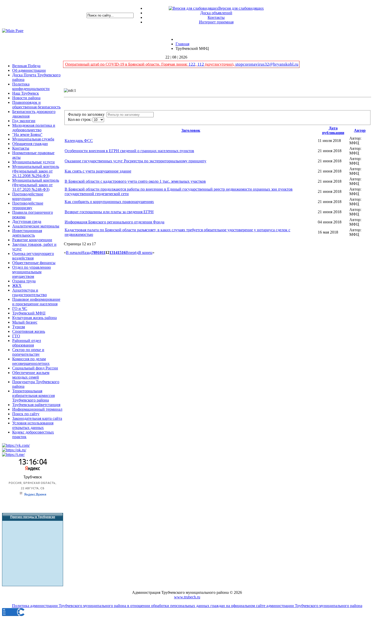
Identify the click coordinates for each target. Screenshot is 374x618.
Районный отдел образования (26, 342)
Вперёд (132, 252)
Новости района (26, 98)
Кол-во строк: (80, 119)
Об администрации (29, 70)
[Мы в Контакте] (16, 445)
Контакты (216, 17)
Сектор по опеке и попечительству (28, 352)
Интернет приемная (216, 22)
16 (124, 252)
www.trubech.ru (187, 597)
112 (200, 64)
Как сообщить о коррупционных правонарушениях (109, 201)
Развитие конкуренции (32, 240)
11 (103, 252)
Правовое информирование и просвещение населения (36, 301)
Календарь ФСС (79, 140)
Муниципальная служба (33, 139)
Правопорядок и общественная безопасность (36, 104)
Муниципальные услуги (33, 162)
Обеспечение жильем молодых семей (30, 374)
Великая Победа (26, 66)
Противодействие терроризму (27, 205)
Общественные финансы (33, 263)
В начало (73, 252)
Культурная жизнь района (34, 317)
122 (192, 64)
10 (100, 252)
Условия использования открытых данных (32, 425)
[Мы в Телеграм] (13, 454)
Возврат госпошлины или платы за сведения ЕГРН (109, 212)
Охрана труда (24, 281)
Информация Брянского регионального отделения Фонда (114, 222)
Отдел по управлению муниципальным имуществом (31, 272)
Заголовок (190, 130)
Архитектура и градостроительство (29, 292)
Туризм (18, 327)
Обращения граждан (30, 143)
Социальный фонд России (35, 368)
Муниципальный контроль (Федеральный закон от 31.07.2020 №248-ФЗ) (35, 185)
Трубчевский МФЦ (29, 313)
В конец (145, 252)
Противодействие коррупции (27, 196)
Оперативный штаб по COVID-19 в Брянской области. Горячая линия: (127, 64)
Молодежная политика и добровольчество (33, 127)
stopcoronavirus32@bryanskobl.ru (266, 64)
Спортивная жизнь (28, 331)
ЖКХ (17, 285)
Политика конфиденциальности (31, 86)
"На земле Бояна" (27, 134)
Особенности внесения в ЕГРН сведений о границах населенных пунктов (129, 151)
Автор (360, 130)
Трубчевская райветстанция (36, 405)
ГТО (16, 336)
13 (111, 252)
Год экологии (23, 121)
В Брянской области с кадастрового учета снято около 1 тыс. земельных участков (135, 181)
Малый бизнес (24, 322)
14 (115, 252)
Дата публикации (333, 130)
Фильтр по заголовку (87, 114)
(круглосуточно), (219, 64)
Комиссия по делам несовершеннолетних (31, 361)
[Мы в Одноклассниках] (14, 450)
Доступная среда (26, 221)
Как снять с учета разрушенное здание (98, 171)
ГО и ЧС (19, 308)
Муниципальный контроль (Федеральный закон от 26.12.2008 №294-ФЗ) (35, 171)
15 (120, 252)
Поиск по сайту (25, 414)
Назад (86, 252)
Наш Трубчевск (25, 93)
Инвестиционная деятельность (27, 232)
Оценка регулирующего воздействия (33, 255)
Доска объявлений (216, 13)
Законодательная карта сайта (37, 418)
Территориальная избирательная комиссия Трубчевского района (33, 395)
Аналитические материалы (35, 226)
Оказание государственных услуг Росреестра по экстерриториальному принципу (135, 161)
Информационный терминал (37, 409)
